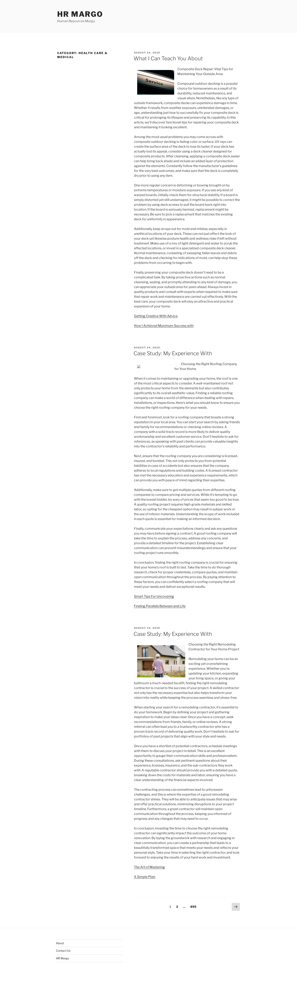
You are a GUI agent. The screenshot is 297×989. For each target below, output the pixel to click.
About (60, 943)
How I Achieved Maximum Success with (164, 326)
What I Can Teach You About (168, 58)
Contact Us (63, 950)
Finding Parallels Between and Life (159, 606)
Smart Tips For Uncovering (154, 596)
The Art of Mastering (149, 867)
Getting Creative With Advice (156, 316)
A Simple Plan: (144, 877)
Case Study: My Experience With (173, 353)
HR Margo (80, 14)
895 (193, 906)
